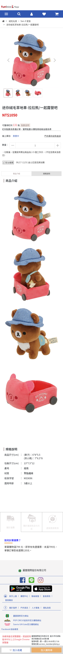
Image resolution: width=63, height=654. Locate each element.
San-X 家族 (26, 21)
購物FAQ (24, 596)
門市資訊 (24, 608)
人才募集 (35, 608)
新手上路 (13, 596)
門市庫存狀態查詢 (52, 135)
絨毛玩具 (13, 21)
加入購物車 (46, 650)
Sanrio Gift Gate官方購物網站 (26, 624)
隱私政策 (47, 608)
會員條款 (46, 596)
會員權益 (9, 600)
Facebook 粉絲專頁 (9, 629)
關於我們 (13, 608)
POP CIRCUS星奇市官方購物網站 (27, 620)
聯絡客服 (35, 596)
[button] (54, 60)
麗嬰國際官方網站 (20, 616)
